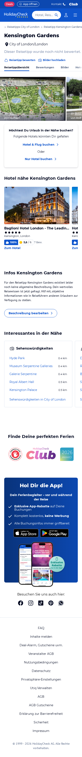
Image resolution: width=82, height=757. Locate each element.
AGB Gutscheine (41, 705)
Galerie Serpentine (23, 374)
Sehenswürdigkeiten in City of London (37, 399)
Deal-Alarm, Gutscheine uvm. (41, 645)
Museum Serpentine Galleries (31, 366)
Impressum (41, 731)
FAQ (41, 628)
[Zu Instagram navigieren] (30, 603)
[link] (66, 15)
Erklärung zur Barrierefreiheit (41, 714)
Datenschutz (41, 671)
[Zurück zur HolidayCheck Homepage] (16, 15)
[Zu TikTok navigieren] (40, 603)
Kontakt (56, 4)
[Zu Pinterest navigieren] (51, 603)
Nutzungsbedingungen (41, 662)
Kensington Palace (23, 390)
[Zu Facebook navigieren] (20, 603)
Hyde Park (17, 358)
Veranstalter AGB (41, 654)
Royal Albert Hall (21, 382)
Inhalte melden (41, 637)
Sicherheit (41, 722)
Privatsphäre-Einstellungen (41, 679)
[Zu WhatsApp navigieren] (61, 603)
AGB (41, 696)
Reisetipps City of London (23, 26)
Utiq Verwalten (41, 688)
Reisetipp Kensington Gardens (63, 26)
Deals (9, 4)
